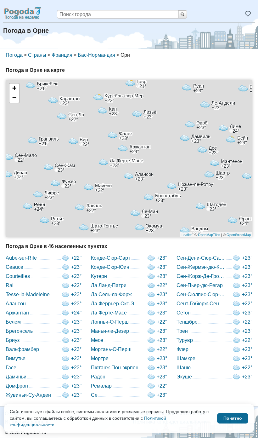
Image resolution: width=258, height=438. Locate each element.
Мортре (100, 358)
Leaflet (187, 235)
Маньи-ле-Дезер (110, 331)
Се (94, 395)
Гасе (11, 367)
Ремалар (101, 386)
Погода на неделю (22, 13)
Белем (13, 322)
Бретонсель (19, 331)
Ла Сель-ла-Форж (111, 294)
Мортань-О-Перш (111, 349)
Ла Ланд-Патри (108, 285)
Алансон (16, 303)
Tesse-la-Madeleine (28, 294)
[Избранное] (248, 14)
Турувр (185, 340)
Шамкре (186, 358)
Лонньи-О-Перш (110, 322)
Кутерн (99, 276)
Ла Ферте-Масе (109, 312)
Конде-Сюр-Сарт (110, 258)
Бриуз (13, 340)
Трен (182, 331)
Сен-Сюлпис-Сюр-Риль (202, 294)
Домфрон (17, 386)
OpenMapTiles (209, 235)
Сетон (184, 312)
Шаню (184, 367)
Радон (98, 376)
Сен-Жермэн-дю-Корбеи (202, 267)
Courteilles (18, 276)
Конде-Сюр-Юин (110, 267)
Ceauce (14, 267)
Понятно (232, 418)
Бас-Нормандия (96, 55)
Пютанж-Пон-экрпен (114, 367)
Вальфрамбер (22, 349)
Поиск (182, 14)
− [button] (14, 98)
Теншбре (187, 322)
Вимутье (15, 358)
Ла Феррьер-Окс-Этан (116, 303)
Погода (14, 55)
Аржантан (17, 312)
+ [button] (14, 88)
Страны (37, 55)
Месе (97, 340)
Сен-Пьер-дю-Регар (200, 285)
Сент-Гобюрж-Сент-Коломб (202, 303)
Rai (10, 285)
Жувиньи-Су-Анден (28, 395)
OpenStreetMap (239, 235)
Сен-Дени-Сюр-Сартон (202, 258)
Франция (62, 55)
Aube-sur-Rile (21, 258)
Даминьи (16, 376)
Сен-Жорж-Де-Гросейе (202, 276)
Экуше (184, 376)
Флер (182, 349)
